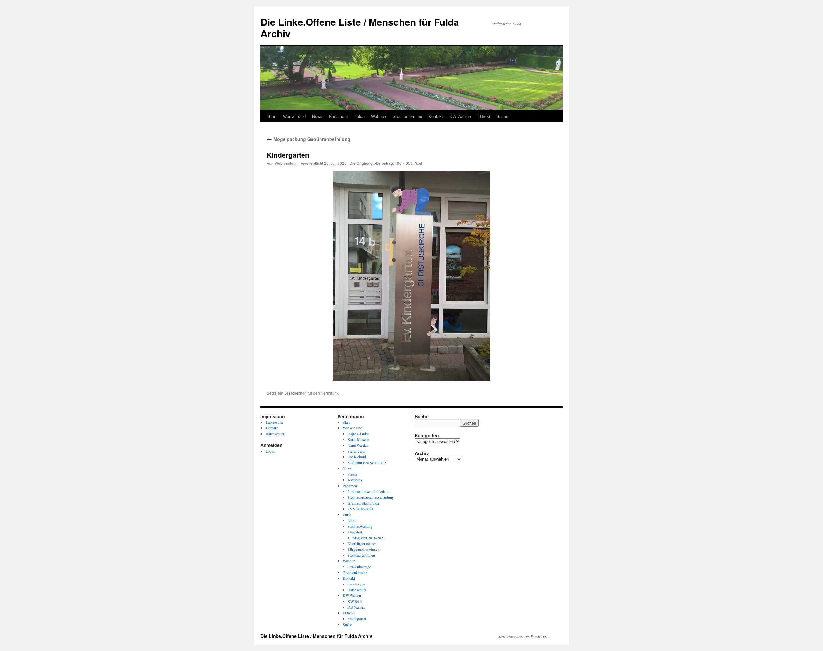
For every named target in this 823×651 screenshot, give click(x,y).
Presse (352, 474)
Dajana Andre (358, 433)
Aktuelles (355, 479)
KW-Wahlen (460, 116)
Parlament (338, 116)
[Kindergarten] (411, 276)
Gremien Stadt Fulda (363, 503)
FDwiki (483, 116)
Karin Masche (358, 439)
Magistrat (355, 531)
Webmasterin (286, 163)
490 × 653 (403, 163)
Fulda (359, 116)
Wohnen (378, 116)
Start (271, 116)
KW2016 (355, 601)
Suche (502, 116)
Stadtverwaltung (360, 526)
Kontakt (436, 116)
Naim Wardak (358, 445)
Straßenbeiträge (359, 566)
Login (270, 450)
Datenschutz (275, 433)
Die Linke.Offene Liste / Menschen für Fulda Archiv (359, 27)
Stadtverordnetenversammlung (371, 497)
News (317, 116)
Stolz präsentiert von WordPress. (523, 635)
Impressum (274, 422)
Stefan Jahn (356, 450)
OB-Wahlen (356, 607)
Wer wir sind (294, 116)
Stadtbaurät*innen (361, 555)
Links (352, 520)
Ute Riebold (357, 456)
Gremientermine (407, 116)
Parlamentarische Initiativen (368, 491)
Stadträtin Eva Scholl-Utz (367, 462)
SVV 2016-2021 (360, 508)
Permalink (330, 393)
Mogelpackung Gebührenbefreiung (308, 139)
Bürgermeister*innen (363, 549)
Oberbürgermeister (362, 543)
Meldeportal (357, 618)
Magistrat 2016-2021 (369, 537)
